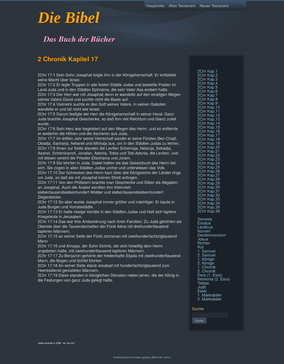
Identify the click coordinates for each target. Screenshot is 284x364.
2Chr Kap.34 (208, 203)
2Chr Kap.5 (207, 87)
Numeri (203, 231)
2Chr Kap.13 (208, 119)
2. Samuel (206, 255)
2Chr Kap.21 (208, 151)
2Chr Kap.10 (208, 107)
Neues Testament (214, 5)
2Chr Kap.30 (208, 187)
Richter (203, 243)
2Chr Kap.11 (208, 111)
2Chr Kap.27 (208, 175)
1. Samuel (206, 251)
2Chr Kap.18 (208, 139)
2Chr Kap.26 (208, 171)
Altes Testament (182, 5)
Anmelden (136, 357)
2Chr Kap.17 (208, 135)
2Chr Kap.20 (208, 147)
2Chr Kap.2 (207, 75)
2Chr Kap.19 (208, 143)
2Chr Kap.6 (207, 91)
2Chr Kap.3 (207, 79)
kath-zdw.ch (164, 357)
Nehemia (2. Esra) (213, 279)
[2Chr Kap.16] (192, 61)
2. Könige (205, 263)
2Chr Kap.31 (208, 191)
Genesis (204, 219)
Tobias (203, 283)
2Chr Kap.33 (208, 199)
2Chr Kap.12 (208, 115)
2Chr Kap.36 (208, 211)
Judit (201, 287)
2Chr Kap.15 (208, 127)
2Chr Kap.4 (207, 83)
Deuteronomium (211, 235)
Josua (202, 239)
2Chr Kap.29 (208, 183)
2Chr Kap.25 (208, 167)
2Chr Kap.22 (208, 155)
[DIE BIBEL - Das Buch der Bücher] (39, 28)
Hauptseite (155, 5)
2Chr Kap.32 (208, 195)
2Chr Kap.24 (208, 163)
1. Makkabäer (209, 295)
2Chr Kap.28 (208, 179)
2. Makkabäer (209, 299)
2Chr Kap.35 (208, 207)
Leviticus (205, 227)
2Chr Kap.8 (207, 99)
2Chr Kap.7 (207, 95)
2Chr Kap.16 (208, 131)
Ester (202, 291)
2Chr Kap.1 (207, 71)
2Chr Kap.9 (207, 103)
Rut (200, 247)
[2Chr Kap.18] (192, 66)
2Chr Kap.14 (208, 123)
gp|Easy (146, 357)
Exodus (204, 223)
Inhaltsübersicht (121, 357)
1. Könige (205, 259)
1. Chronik (206, 267)
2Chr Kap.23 (208, 159)
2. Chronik (206, 271)
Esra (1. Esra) (209, 275)
